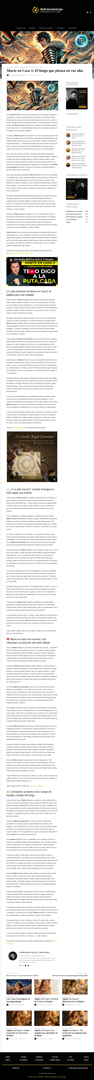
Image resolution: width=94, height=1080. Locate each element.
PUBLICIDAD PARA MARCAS (78, 1068)
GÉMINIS (39, 1057)
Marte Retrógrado (18, 427)
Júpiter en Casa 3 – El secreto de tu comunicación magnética (74, 1033)
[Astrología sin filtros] (47, 10)
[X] (76, 119)
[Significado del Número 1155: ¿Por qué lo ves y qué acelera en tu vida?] (68, 157)
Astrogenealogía (11, 997)
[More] (85, 119)
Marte (41, 67)
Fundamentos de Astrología (29, 67)
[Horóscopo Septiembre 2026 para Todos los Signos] (68, 135)
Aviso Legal (62, 1077)
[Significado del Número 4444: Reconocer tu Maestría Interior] (68, 150)
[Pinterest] (23, 965)
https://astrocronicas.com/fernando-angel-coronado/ (32, 956)
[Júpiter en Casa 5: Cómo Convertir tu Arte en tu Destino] (19, 1018)
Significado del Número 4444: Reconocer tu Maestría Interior (78, 150)
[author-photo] (7, 1005)
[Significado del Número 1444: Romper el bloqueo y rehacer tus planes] (68, 165)
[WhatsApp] (72, 119)
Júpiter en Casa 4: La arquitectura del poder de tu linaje (46, 1033)
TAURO (23, 1057)
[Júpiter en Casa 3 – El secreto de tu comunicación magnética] (75, 1018)
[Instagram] (20, 965)
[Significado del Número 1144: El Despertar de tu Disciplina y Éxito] (68, 142)
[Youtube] (87, 12)
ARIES (8, 1057)
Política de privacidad (36, 1077)
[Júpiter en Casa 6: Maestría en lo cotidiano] (75, 987)
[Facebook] (68, 119)
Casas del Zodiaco (13, 67)
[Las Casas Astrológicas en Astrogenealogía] (19, 987)
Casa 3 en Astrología (36, 786)
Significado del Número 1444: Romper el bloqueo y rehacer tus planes (79, 165)
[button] (90, 12)
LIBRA (7, 1060)
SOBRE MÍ (15, 1068)
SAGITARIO (39, 1060)
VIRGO (86, 1057)
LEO (70, 1057)
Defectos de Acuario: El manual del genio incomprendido (70, 975)
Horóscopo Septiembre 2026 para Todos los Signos (78, 136)
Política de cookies (50, 1077)
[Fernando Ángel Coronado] (8, 75)
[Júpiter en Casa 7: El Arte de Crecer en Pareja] (47, 987)
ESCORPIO (23, 1060)
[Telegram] (25, 965)
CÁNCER (55, 1057)
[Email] (80, 119)
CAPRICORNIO (54, 1060)
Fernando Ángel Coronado (18, 75)
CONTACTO (47, 1068)
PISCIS (86, 1060)
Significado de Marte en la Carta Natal (21, 253)
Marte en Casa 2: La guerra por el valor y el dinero (22, 975)
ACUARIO (70, 1060)
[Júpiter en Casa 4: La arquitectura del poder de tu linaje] (47, 1018)
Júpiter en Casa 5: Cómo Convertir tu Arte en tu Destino (17, 1033)
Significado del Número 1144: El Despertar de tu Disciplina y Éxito (79, 143)
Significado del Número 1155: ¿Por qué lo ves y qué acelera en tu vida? (78, 158)
